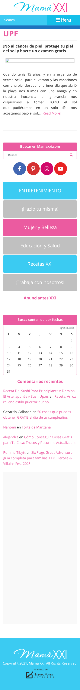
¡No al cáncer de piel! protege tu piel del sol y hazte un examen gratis (38, 48)
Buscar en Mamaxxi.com (40, 146)
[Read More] (51, 113)
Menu (65, 19)
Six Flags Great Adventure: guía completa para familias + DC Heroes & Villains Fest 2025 (38, 458)
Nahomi (9, 427)
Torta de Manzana (36, 427)
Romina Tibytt (14, 452)
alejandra (10, 437)
